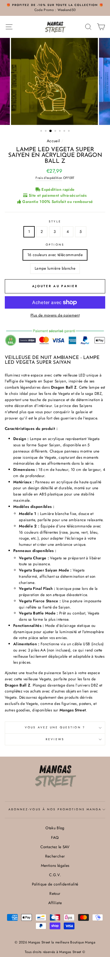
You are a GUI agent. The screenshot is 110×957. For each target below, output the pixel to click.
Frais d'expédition (49, 178)
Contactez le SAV (54, 847)
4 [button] (55, 131)
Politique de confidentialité (55, 884)
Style (55, 221)
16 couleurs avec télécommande (55, 254)
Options (55, 245)
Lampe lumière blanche (55, 268)
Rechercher (55, 856)
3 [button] (50, 131)
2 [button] (46, 131)
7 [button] (69, 131)
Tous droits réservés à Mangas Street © (55, 951)
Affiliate (55, 903)
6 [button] (64, 131)
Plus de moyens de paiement (55, 315)
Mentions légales (55, 865)
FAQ (55, 837)
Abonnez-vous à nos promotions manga (55, 809)
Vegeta (32, 703)
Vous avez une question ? (55, 727)
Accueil (53, 141)
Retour (54, 893)
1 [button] (41, 131)
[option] (55, 8)
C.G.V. (55, 875)
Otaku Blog (54, 828)
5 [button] (60, 131)
